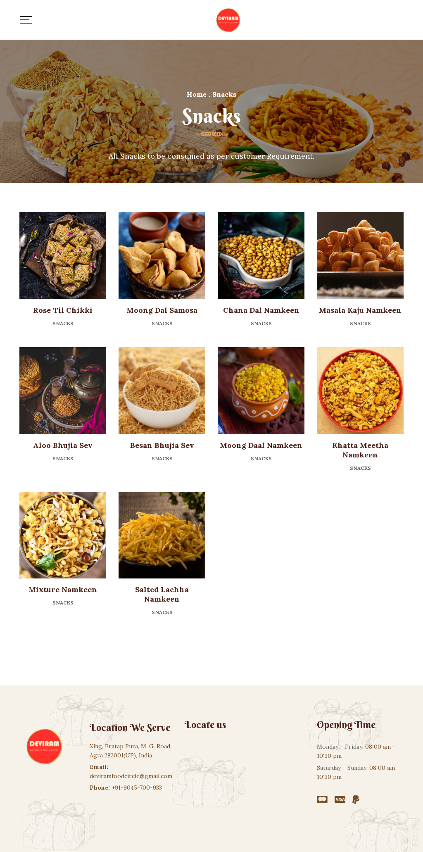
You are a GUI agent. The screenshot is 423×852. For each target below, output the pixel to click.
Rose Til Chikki (63, 310)
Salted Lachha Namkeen (162, 594)
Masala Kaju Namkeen (360, 310)
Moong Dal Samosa (161, 310)
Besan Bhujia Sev (162, 445)
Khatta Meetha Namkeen (360, 449)
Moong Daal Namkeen (261, 445)
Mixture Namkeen (63, 589)
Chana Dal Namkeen (261, 310)
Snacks (63, 323)
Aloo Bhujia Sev (63, 445)
